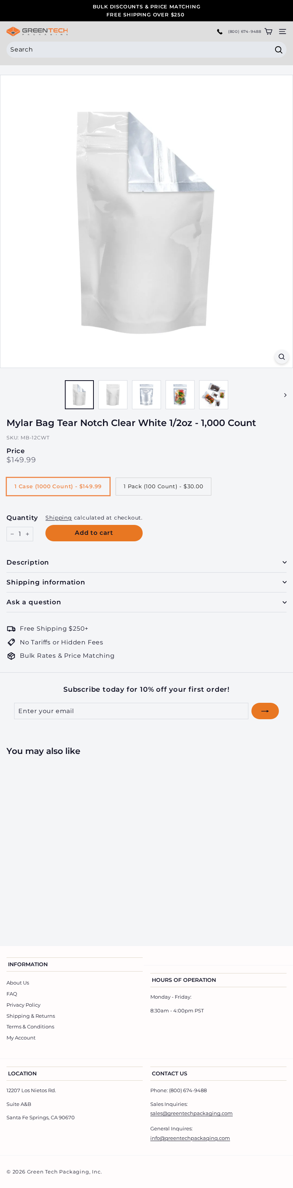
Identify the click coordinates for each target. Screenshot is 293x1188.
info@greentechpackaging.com (190, 1138)
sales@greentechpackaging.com (191, 1113)
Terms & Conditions (30, 1026)
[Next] (282, 394)
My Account (20, 1038)
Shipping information (45, 582)
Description (27, 562)
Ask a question (33, 602)
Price (15, 451)
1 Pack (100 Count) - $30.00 (163, 486)
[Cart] (268, 31)
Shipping (58, 518)
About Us (17, 983)
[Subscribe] (265, 711)
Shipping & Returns (30, 1016)
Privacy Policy (23, 1005)
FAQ (11, 994)
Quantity (22, 517)
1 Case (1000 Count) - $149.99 (58, 486)
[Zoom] (282, 357)
